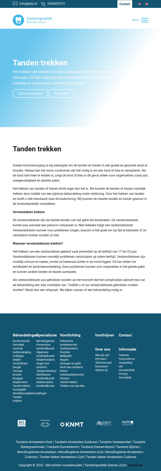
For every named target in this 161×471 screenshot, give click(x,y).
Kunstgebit (19, 389)
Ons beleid (125, 377)
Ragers (64, 359)
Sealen (17, 359)
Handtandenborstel (72, 374)
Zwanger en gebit (70, 363)
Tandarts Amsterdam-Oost (34, 442)
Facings (17, 370)
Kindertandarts (45, 359)
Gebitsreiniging (22, 352)
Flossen (64, 378)
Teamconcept (103, 362)
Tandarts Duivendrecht (62, 447)
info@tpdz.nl (28, 4)
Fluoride (65, 352)
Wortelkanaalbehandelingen (30, 393)
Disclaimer (135, 465)
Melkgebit (66, 355)
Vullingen (18, 355)
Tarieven (124, 355)
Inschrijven (61, 93)
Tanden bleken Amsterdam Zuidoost (111, 457)
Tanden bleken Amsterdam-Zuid (61, 457)
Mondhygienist (45, 341)
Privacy (123, 373)
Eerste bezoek (21, 341)
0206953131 (56, 4)
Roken (64, 370)
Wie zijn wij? (102, 355)
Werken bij (101, 370)
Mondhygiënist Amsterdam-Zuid (81, 452)
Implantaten (20, 382)
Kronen (17, 374)
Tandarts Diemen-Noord (97, 447)
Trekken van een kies (72, 385)
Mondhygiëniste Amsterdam (36, 452)
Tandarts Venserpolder (115, 442)
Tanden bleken (21, 385)
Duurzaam (101, 366)
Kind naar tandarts (71, 367)
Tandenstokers (69, 348)
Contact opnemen (30, 93)
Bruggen (18, 378)
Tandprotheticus (46, 370)
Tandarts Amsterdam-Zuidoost (76, 442)
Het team (100, 358)
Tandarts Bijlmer (127, 447)
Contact (124, 4)
